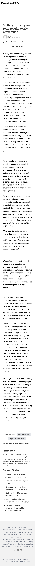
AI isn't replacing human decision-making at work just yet (16, 500)
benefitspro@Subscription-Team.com (20, 546)
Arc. (14, 559)
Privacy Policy (14, 561)
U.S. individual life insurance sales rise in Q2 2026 (16, 494)
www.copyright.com (24, 457)
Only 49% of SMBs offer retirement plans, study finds (15, 476)
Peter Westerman (15, 37)
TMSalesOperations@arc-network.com (15, 461)
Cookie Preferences (25, 561)
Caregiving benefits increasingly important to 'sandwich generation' (14, 508)
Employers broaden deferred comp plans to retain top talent (16, 488)
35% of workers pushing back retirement (16, 482)
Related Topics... (9, 434)
